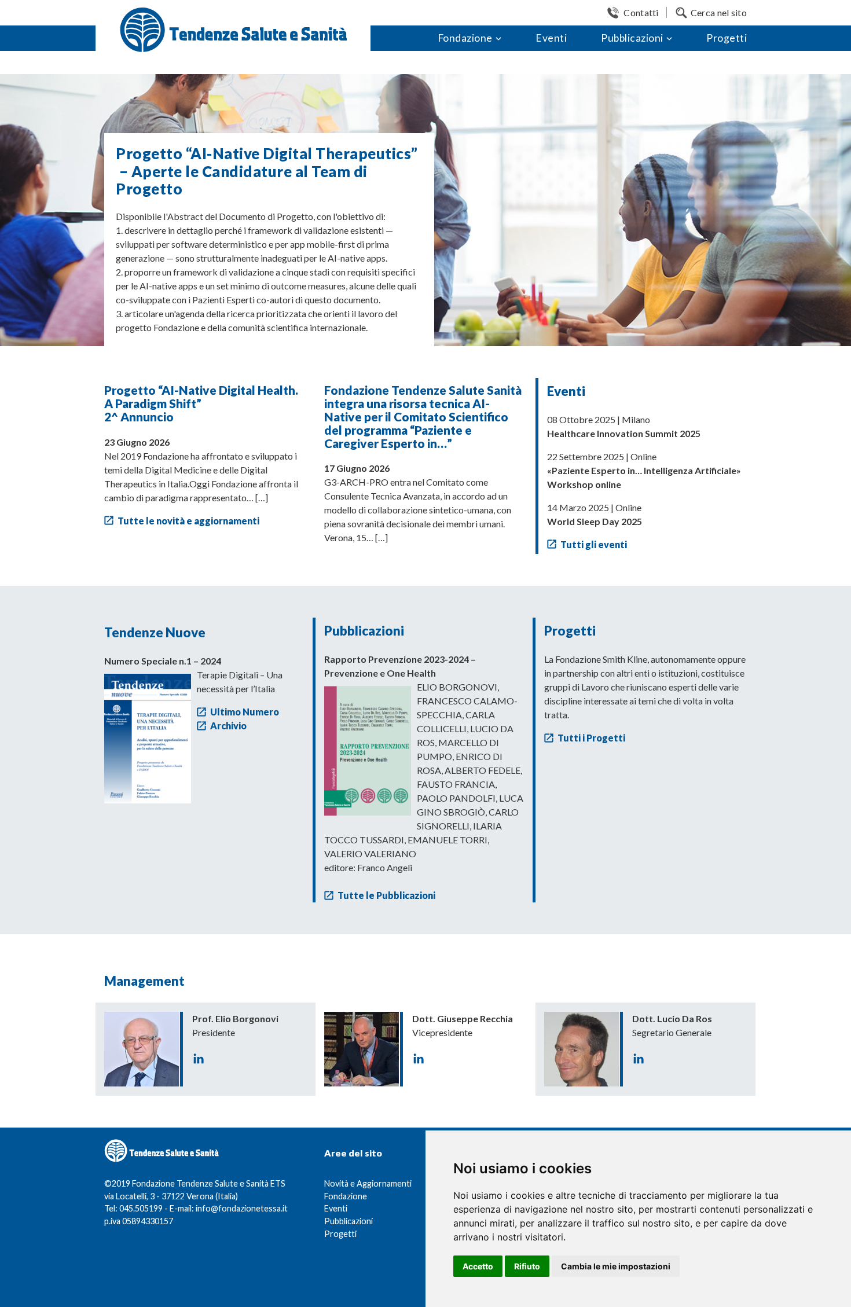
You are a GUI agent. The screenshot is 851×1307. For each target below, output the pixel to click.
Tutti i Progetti (591, 737)
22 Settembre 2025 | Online (644, 470)
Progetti (726, 38)
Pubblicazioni (632, 38)
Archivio (228, 725)
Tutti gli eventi (593, 544)
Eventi (551, 38)
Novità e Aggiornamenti (368, 1183)
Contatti (640, 12)
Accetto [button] (478, 1266)
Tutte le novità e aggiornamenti (188, 520)
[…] (261, 497)
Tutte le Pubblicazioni (386, 895)
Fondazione (465, 38)
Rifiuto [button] (527, 1266)
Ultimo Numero (244, 711)
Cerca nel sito (719, 12)
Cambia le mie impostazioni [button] (615, 1266)
